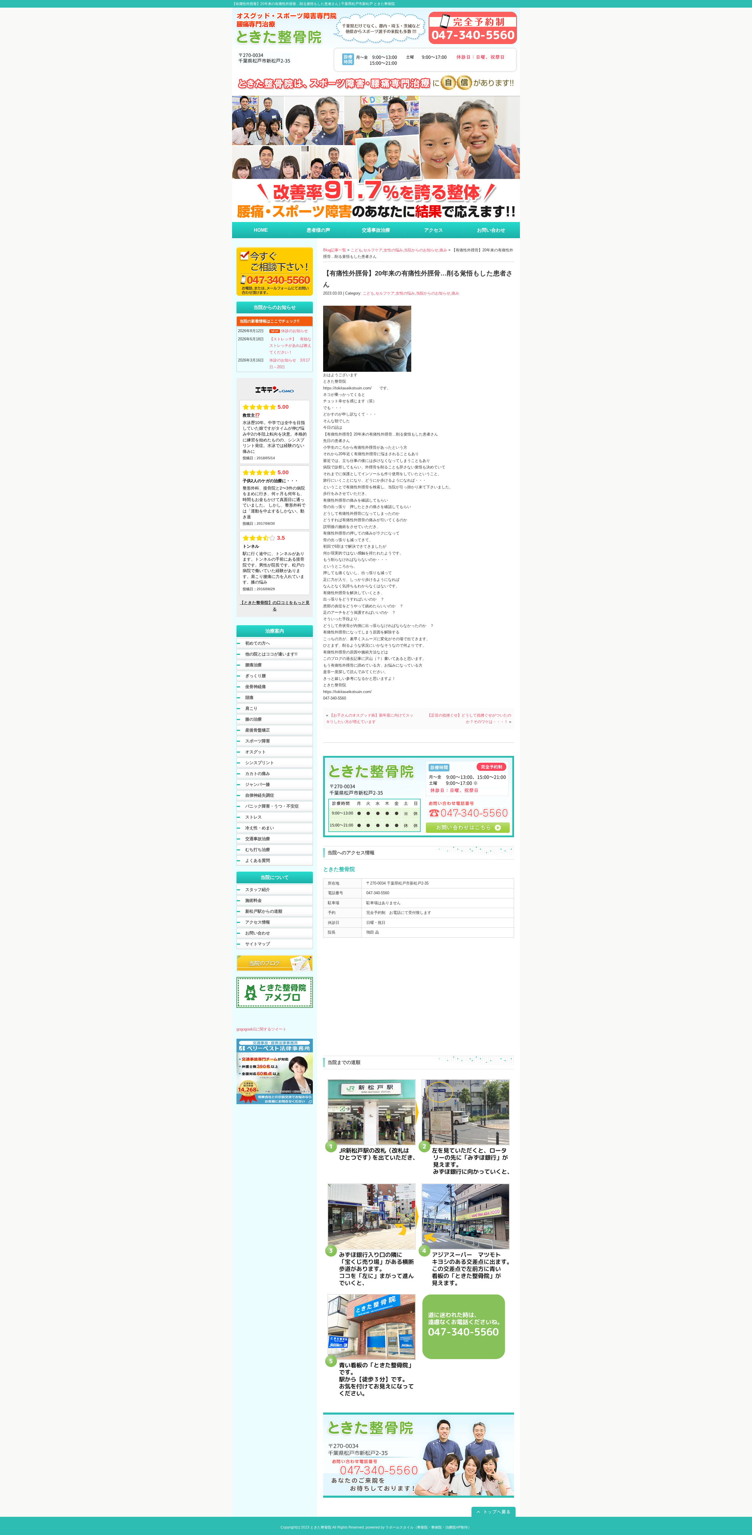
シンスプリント (259, 762)
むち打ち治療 (257, 849)
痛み (443, 250)
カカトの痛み (257, 773)
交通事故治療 (257, 838)
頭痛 (249, 697)
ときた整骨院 (320, 1527)
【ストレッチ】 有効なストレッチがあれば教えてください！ (290, 345)
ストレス (253, 817)
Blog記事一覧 (334, 250)
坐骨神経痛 (255, 686)
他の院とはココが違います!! (271, 654)
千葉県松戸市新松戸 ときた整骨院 (368, 4)
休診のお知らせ (294, 331)
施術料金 (253, 900)
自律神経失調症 (259, 795)
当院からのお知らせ (421, 250)
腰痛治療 (253, 665)
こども (356, 250)
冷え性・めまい (259, 827)
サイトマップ (257, 943)
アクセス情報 (257, 922)
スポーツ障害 (257, 741)
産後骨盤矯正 (257, 730)
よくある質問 (257, 860)
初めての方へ (257, 643)
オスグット (255, 751)
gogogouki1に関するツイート (261, 1029)
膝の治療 (253, 719)
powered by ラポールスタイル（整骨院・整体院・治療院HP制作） (418, 1527)
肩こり (251, 708)
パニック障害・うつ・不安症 (272, 806)
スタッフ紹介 (257, 889)
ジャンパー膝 (257, 784)
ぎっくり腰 (255, 675)
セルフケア (372, 250)
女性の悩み (393, 250)
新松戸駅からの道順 (263, 911)
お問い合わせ (257, 933)
